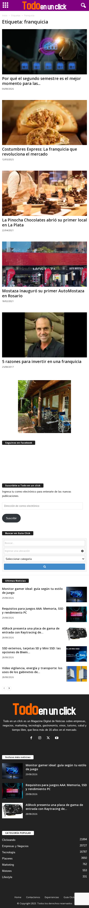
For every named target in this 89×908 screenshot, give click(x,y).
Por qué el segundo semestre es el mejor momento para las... (41, 81)
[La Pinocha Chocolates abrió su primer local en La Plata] (44, 193)
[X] (49, 738)
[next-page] (9, 688)
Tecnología (8, 852)
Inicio (4, 15)
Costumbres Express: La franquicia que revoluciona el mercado (39, 151)
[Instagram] (40, 738)
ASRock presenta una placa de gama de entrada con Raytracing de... (30, 630)
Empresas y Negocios (15, 846)
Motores (7, 870)
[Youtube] (57, 738)
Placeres (7, 858)
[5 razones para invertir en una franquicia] (44, 335)
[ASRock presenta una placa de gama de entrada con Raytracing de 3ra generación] (76, 634)
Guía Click (69, 897)
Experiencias (52, 897)
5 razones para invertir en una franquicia (41, 361)
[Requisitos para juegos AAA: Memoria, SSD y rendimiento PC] (76, 614)
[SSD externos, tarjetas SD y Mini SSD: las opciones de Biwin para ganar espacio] (76, 654)
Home (17, 897)
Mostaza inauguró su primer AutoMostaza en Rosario (43, 293)
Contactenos (33, 897)
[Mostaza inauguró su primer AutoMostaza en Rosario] (44, 264)
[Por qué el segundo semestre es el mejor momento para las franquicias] (44, 51)
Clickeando (8, 839)
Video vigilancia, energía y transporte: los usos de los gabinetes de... (32, 670)
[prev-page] (4, 688)
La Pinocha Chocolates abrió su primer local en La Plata (44, 222)
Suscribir (11, 518)
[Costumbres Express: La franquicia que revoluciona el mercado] (44, 122)
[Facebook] (32, 738)
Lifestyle (7, 877)
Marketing (8, 864)
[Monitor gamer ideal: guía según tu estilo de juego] (76, 594)
